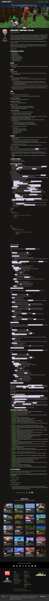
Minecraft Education (16, 577)
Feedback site (39, 487)
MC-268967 (14, 458)
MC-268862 (14, 449)
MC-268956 (14, 457)
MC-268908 (14, 453)
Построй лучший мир (17, 582)
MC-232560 (14, 425)
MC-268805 (14, 438)
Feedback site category (16, 487)
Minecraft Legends (16, 576)
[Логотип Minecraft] (6, 2)
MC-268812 (14, 441)
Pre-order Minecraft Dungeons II (27, 5)
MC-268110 (14, 431)
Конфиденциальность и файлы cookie (15, 596)
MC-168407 (14, 413)
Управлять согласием (27, 590)
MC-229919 (14, 423)
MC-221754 (14, 421)
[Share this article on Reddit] (29, 492)
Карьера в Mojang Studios (17, 581)
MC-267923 (14, 427)
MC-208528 (14, 420)
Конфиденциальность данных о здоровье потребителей (29, 596)
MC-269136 (14, 465)
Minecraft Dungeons (16, 575)
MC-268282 (14, 432)
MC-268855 (14, 448)
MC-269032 (14, 460)
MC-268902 (14, 451)
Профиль (25, 585)
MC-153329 (14, 411)
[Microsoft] (43, 596)
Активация (25, 586)
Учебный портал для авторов (18, 580)
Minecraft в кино (16, 583)
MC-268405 (14, 433)
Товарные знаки (20, 597)
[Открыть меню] (47, 2)
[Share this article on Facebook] (32, 492)
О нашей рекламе (25, 597)
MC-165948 (14, 412)
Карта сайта (26, 580)
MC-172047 (14, 417)
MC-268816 (14, 443)
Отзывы (25, 579)
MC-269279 (14, 466)
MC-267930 (14, 429)
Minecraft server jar (15, 479)
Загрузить (25, 581)
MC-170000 (14, 414)
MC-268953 (14, 455)
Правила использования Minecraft (18, 590)
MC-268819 (14, 446)
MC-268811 (14, 439)
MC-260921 (14, 426)
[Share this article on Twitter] (26, 492)
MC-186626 (14, 419)
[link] (14, 566)
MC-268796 (14, 436)
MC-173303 (14, 418)
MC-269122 (14, 464)
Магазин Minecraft (26, 574)
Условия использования (13, 597)
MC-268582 (14, 435)
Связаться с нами (26, 582)
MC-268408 (14, 434)
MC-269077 (14, 461)
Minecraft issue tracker (16, 482)
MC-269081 (14, 462)
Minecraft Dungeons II (17, 574)
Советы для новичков (27, 576)
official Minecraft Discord (25, 488)
